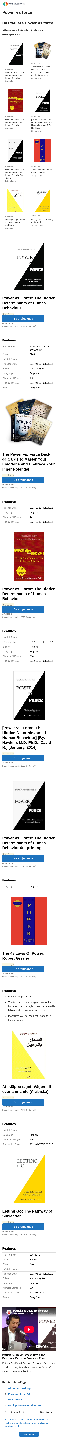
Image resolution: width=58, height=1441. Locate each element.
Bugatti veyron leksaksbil (46, 1413)
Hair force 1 (15, 1399)
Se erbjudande (23, 318)
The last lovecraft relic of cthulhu (15, 1413)
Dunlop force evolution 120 (24, 1405)
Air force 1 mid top (19, 1388)
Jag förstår (29, 1434)
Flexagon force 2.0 (19, 1394)
